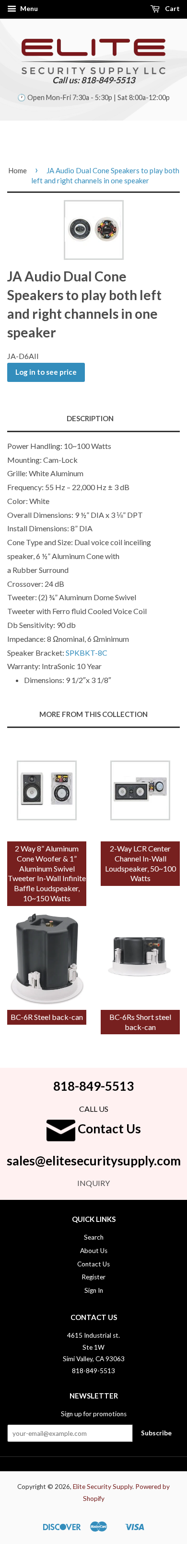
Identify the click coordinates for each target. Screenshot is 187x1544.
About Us (93, 1250)
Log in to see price (46, 372)
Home (17, 170)
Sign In (93, 1290)
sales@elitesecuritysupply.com (94, 1160)
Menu (28, 8)
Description (90, 418)
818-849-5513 (93, 1086)
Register (93, 1277)
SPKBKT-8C (86, 652)
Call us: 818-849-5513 (93, 80)
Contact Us (108, 1128)
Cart (172, 8)
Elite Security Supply (102, 1486)
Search (94, 1237)
